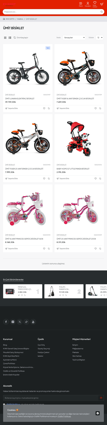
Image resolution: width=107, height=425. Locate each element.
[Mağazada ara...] (101, 11)
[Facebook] (6, 322)
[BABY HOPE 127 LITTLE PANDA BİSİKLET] (79, 138)
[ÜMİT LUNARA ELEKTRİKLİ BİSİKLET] (27, 68)
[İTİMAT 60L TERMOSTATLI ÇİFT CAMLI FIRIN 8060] (10, 291)
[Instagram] (13, 322)
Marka (20, 19)
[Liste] (10, 37)
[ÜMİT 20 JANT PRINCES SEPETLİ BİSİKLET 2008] (79, 209)
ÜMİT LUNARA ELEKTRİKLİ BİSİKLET (19, 98)
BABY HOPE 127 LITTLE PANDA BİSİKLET (73, 168)
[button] (11, 108)
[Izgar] (5, 37)
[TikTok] (26, 322)
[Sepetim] (101, 4)
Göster (91, 37)
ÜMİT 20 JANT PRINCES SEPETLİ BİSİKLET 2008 (76, 239)
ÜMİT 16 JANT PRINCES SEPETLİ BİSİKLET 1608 (24, 239)
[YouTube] (33, 322)
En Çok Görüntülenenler (13, 279)
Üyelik (41, 339)
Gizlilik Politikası (64, 416)
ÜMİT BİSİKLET (10, 94)
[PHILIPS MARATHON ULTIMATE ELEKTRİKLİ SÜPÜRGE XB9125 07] (51, 291)
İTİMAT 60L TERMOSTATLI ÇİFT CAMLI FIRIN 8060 (25, 288)
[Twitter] (19, 322)
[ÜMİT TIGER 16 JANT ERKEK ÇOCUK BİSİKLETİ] (79, 68)
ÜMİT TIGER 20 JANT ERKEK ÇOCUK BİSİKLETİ (24, 168)
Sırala (59, 37)
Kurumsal (7, 339)
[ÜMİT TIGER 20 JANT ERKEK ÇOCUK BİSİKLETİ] (27, 138)
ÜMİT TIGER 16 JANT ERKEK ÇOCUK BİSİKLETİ (75, 98)
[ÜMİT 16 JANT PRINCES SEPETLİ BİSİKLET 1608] (27, 209)
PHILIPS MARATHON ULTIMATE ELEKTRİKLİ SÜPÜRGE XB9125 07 (66, 288)
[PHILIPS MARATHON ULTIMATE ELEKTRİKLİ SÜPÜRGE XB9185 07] (93, 291)
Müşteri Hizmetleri (81, 339)
